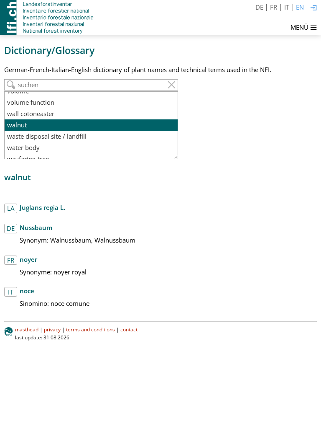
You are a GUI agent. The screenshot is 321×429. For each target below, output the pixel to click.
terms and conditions (90, 329)
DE (259, 7)
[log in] (314, 8)
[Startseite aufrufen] (47, 17)
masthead (26, 329)
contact (129, 329)
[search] (11, 84)
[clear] (171, 84)
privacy (52, 329)
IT (286, 7)
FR (273, 7)
